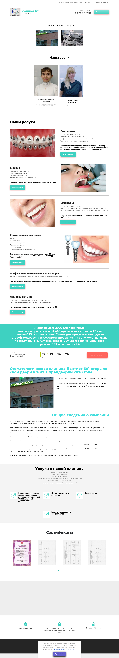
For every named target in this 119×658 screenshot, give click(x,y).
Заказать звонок (101, 12)
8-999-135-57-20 (83, 13)
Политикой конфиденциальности (64, 649)
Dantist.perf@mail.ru (101, 2)
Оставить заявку (68, 154)
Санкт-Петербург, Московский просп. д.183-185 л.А (74, 2)
